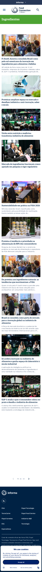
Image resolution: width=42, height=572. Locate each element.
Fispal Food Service (28, 513)
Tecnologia (25, 524)
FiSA (3, 508)
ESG (3, 524)
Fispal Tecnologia (27, 508)
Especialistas (6, 529)
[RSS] (4, 501)
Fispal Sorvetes (7, 519)
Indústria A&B (26, 519)
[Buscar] (37, 9)
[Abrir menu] (4, 9)
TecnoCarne (6, 513)
